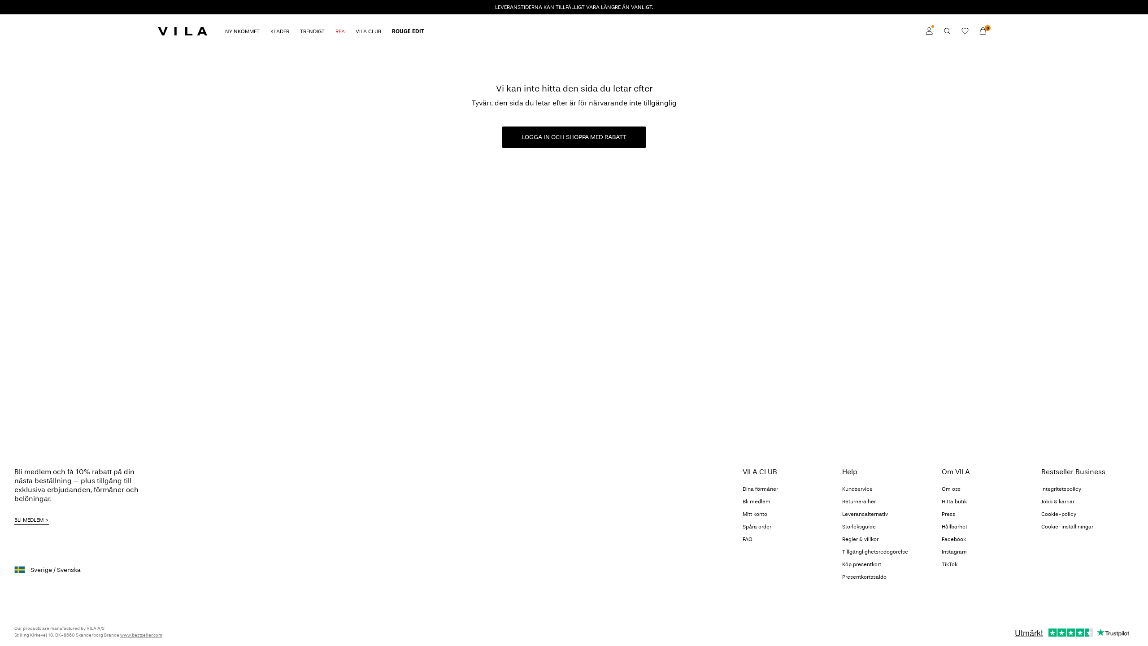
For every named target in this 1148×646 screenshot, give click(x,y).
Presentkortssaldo (864, 577)
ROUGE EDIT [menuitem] (408, 31)
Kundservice (857, 489)
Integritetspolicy (1061, 489)
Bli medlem (756, 501)
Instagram (954, 552)
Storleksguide (859, 527)
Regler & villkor (860, 539)
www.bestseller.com (141, 635)
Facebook (954, 539)
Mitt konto (755, 514)
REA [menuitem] (340, 31)
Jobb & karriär (1057, 501)
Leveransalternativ (865, 514)
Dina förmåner (760, 489)
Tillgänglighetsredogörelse (875, 552)
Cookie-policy (1058, 514)
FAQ (747, 539)
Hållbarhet (954, 527)
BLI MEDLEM (28, 520)
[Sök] (947, 31)
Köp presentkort (861, 564)
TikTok (949, 564)
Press (948, 514)
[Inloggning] (929, 31)
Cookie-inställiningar (1067, 527)
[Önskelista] (965, 31)
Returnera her (859, 501)
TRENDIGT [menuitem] (312, 31)
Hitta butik (954, 501)
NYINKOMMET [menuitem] (242, 31)
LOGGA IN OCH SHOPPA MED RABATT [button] (574, 137)
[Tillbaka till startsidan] (182, 31)
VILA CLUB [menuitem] (368, 31)
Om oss (951, 489)
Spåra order (757, 527)
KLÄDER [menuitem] (279, 31)
